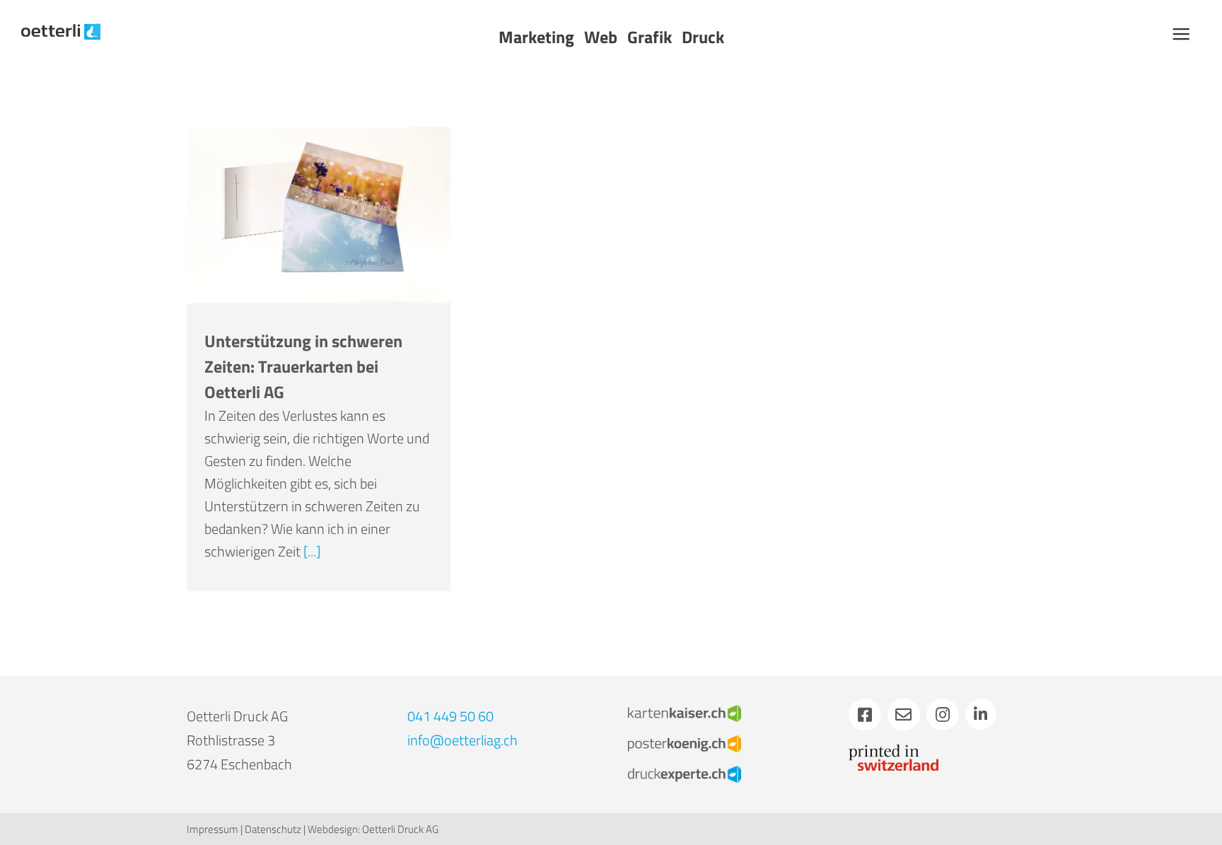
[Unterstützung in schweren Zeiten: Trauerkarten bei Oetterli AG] (318, 215)
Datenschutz (273, 829)
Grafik (649, 37)
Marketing (536, 37)
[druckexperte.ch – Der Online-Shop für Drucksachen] (684, 772)
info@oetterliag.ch (462, 740)
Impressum (212, 829)
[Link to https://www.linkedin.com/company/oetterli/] (980, 714)
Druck (703, 37)
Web (600, 37)
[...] (311, 551)
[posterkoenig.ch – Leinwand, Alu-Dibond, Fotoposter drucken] (684, 742)
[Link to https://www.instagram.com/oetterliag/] (942, 715)
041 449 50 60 (450, 716)
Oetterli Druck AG (400, 829)
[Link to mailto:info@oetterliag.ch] (904, 715)
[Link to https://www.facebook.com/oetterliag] (865, 715)
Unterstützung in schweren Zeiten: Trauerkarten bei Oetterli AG (303, 366)
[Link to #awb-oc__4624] (1181, 34)
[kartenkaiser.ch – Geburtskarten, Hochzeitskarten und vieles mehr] (684, 712)
